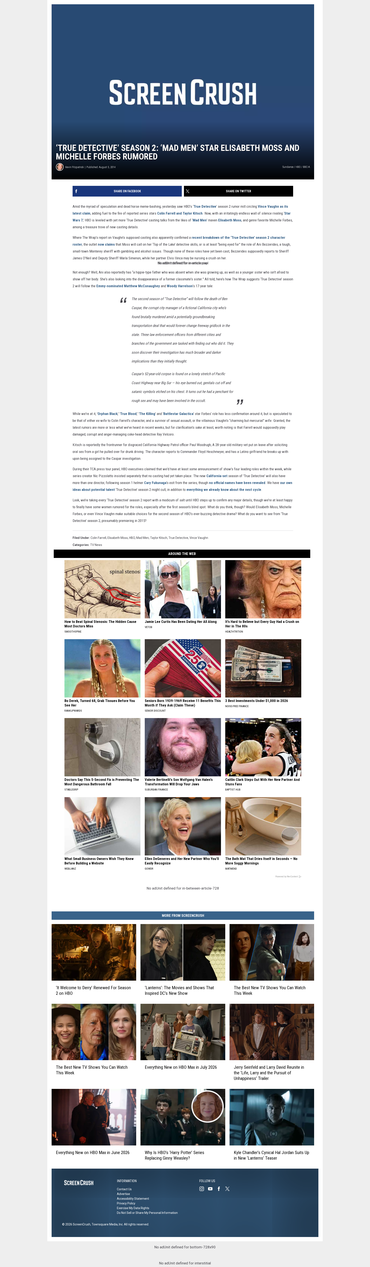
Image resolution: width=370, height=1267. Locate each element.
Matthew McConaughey (142, 286)
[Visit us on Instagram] (203, 1188)
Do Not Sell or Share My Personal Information (147, 1212)
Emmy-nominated (109, 286)
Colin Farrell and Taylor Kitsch (180, 213)
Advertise (123, 1194)
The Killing (147, 414)
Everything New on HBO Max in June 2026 (93, 1152)
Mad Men (200, 220)
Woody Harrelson (180, 286)
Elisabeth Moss (229, 220)
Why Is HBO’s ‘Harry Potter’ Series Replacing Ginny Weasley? (174, 1155)
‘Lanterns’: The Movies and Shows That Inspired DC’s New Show (179, 990)
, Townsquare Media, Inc (106, 1224)
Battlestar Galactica (178, 414)
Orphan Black (108, 414)
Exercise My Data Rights (133, 1208)
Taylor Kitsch (158, 538)
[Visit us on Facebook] (220, 1188)
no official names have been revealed (237, 483)
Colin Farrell (98, 538)
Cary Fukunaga (155, 483)
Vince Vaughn (268, 206)
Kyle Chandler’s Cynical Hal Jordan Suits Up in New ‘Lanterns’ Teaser (271, 1155)
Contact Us (124, 1189)
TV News (96, 545)
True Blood (128, 414)
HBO (132, 538)
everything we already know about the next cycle (223, 489)
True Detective (205, 206)
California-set (216, 476)
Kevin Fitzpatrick (74, 167)
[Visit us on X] (229, 1188)
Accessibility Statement (133, 1198)
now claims (107, 244)
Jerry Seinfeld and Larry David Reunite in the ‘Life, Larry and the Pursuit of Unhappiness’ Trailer (269, 1073)
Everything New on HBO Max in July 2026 (181, 1067)
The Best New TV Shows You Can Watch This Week (270, 990)
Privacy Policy (126, 1203)
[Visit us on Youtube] (212, 1188)
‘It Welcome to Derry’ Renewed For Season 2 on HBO (93, 990)
